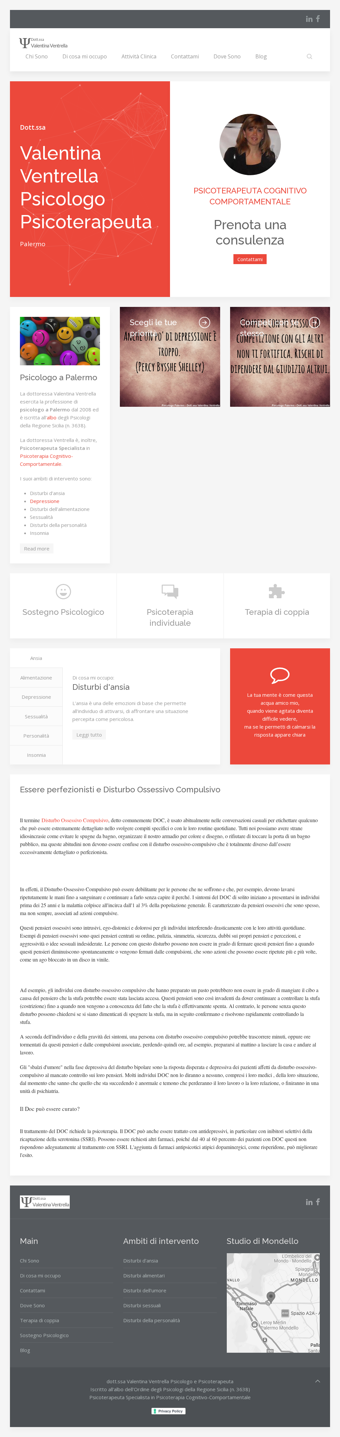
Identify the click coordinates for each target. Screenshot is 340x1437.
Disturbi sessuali (142, 1305)
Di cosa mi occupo (84, 56)
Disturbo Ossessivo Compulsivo (75, 820)
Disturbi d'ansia (140, 1260)
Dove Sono (227, 56)
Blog (261, 56)
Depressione (44, 501)
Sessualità (36, 716)
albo (51, 417)
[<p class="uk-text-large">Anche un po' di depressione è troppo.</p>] (204, 322)
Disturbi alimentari (144, 1275)
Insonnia (36, 755)
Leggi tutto (89, 734)
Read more (36, 548)
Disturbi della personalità (151, 1320)
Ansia (36, 658)
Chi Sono (37, 56)
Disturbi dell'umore (144, 1290)
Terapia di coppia (39, 1320)
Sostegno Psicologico (44, 1335)
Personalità (36, 735)
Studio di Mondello (262, 1241)
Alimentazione (36, 677)
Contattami (185, 56)
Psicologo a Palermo (58, 377)
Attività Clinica (139, 56)
